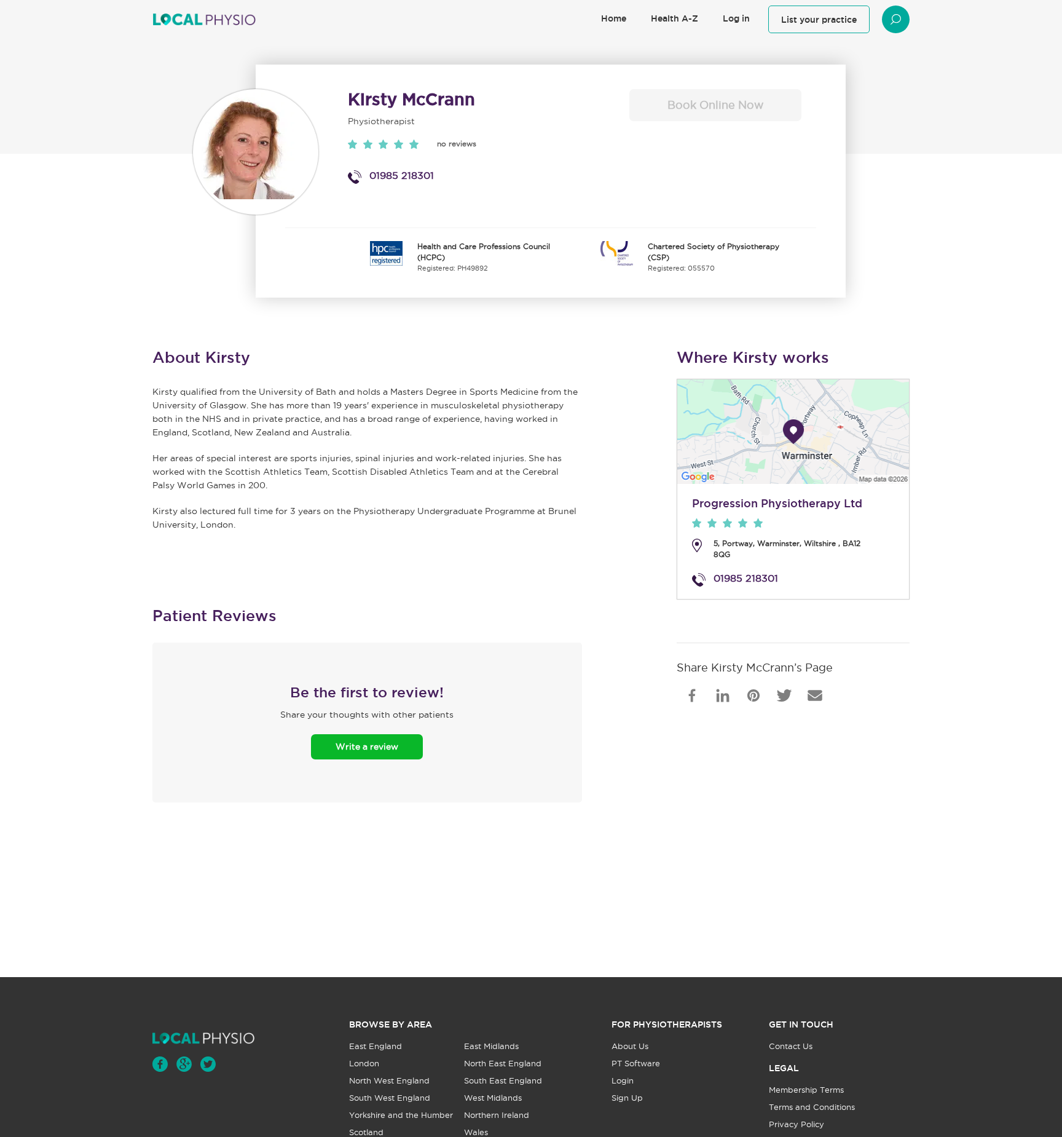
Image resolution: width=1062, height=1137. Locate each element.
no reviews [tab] (456, 144)
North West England (389, 1081)
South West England (389, 1098)
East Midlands (491, 1046)
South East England (503, 1081)
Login (623, 1081)
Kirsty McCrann (411, 99)
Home (613, 18)
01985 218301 (401, 175)
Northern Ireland (496, 1115)
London (364, 1064)
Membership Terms (806, 1090)
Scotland (366, 1132)
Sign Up (627, 1098)
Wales (476, 1132)
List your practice (819, 20)
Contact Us (790, 1046)
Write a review (367, 746)
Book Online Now (715, 105)
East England (375, 1046)
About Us (630, 1046)
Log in (736, 18)
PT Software (636, 1064)
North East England (502, 1064)
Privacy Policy (796, 1124)
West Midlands (493, 1098)
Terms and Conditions (812, 1107)
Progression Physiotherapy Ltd (777, 503)
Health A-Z (674, 18)
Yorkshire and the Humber (401, 1115)
